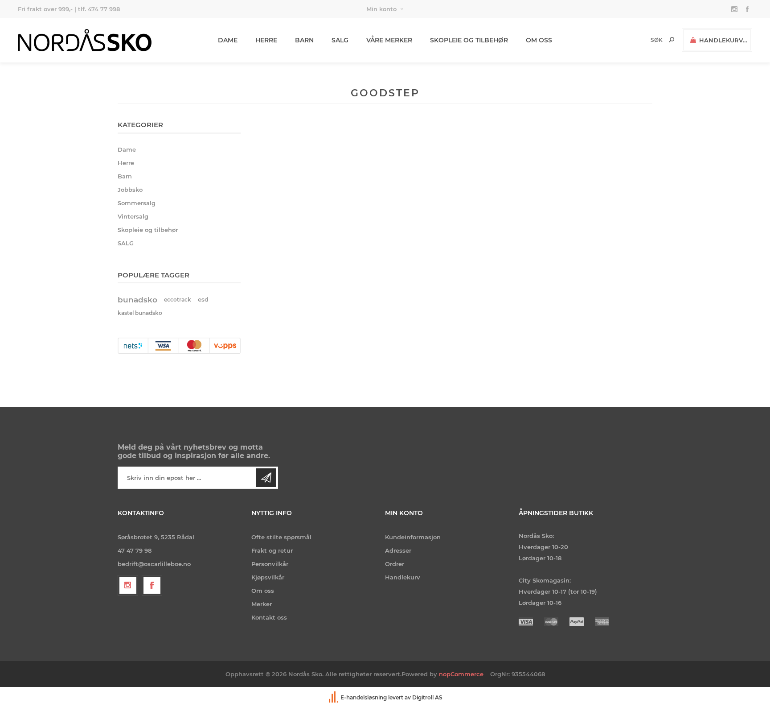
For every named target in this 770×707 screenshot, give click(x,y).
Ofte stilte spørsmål (281, 537)
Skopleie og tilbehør (148, 229)
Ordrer (394, 563)
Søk (671, 40)
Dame (127, 149)
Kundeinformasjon (413, 537)
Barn (125, 176)
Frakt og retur (272, 550)
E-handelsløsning (363, 697)
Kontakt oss (269, 617)
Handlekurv (402, 577)
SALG (126, 243)
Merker (261, 604)
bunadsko (137, 299)
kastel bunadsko (140, 313)
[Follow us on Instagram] (127, 585)
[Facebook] (151, 585)
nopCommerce (461, 674)
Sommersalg (137, 203)
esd (203, 299)
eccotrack (177, 299)
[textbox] (641, 40)
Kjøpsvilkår (267, 577)
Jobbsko (130, 189)
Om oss (262, 590)
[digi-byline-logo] (334, 697)
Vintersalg (133, 216)
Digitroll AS (427, 697)
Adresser (398, 550)
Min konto (381, 8)
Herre (126, 162)
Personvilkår (269, 563)
